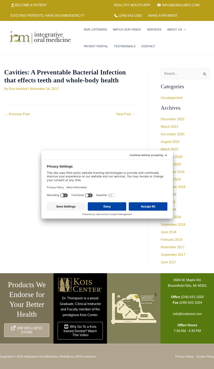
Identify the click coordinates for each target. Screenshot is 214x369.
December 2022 (173, 119)
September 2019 (173, 187)
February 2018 (171, 239)
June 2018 (168, 232)
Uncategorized (171, 98)
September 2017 (173, 254)
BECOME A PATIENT (31, 5)
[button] (184, 29)
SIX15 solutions (85, 356)
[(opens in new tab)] (80, 285)
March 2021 (169, 126)
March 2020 (169, 149)
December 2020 (173, 134)
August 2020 (170, 142)
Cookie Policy (205, 356)
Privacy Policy (184, 356)
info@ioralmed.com (187, 314)
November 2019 (173, 172)
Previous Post (17, 114)
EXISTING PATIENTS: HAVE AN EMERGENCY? (47, 15)
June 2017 (168, 262)
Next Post (125, 114)
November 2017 (173, 247)
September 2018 (173, 224)
